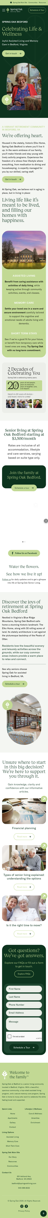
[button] (4, 10)
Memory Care (12, 1141)
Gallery (12, 1123)
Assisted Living (12, 1137)
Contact (12, 1127)
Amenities (35, 1118)
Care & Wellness (35, 1114)
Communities (12, 1166)
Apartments (12, 1118)
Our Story (13, 1157)
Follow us (6, 579)
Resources (12, 1162)
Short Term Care (12, 1146)
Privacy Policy (24, 1211)
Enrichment (35, 1123)
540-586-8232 (24, 1188)
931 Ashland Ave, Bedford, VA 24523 (24, 1178)
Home (12, 1114)
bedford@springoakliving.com (24, 1183)
